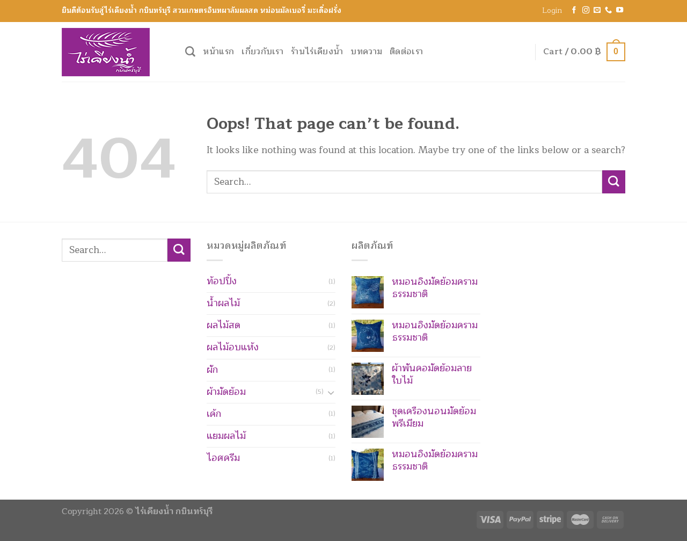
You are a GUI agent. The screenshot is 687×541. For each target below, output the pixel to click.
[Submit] (613, 181)
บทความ (366, 52)
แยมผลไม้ (226, 436)
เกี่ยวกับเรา (262, 52)
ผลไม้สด (223, 325)
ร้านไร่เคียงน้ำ (317, 52)
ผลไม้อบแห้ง (233, 347)
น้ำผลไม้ (223, 303)
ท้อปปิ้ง (222, 281)
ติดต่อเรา (406, 52)
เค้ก (214, 414)
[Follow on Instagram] (585, 10)
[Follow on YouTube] (619, 10)
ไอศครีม (223, 458)
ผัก (212, 370)
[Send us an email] (597, 10)
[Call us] (608, 10)
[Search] (190, 51)
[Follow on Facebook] (574, 10)
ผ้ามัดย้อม (226, 392)
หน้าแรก (218, 52)
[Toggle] (330, 392)
